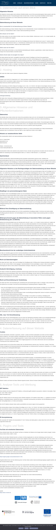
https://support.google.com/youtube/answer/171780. (11, 456)
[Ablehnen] (54, 527)
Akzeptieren (21, 528)
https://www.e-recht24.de (5, 492)
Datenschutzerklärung (34, 528)
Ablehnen (26, 528)
